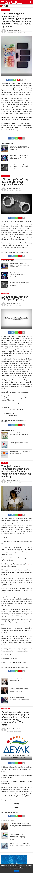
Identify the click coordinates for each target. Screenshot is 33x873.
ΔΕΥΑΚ (19, 812)
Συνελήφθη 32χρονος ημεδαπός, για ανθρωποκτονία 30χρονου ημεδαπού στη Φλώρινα (20, 166)
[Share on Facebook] (7, 79)
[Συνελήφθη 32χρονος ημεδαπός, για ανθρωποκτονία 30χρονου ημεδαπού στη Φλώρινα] (4, 167)
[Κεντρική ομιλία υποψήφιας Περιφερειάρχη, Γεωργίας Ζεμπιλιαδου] (4, 700)
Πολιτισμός (4, 421)
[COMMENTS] (25, 79)
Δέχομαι (16, 871)
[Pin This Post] (18, 79)
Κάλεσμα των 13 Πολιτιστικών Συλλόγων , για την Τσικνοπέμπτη (19, 433)
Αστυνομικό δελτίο (18, 135)
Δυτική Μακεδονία (14, 30)
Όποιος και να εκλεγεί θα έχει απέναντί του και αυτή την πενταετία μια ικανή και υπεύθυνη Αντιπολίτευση (20, 689)
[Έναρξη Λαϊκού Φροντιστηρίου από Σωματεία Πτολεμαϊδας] (4, 444)
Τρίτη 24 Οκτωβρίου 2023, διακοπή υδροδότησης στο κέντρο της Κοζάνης (20, 844)
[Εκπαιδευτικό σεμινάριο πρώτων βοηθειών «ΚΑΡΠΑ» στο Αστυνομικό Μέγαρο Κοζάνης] (4, 148)
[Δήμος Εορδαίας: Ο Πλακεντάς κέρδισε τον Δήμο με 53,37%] (4, 454)
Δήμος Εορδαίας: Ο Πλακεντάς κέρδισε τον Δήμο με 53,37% (20, 452)
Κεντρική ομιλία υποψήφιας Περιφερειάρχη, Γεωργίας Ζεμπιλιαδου (20, 698)
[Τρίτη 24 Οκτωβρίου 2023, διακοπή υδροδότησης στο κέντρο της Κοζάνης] (4, 846)
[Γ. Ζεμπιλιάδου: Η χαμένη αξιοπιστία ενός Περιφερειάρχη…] (4, 681)
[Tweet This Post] (11, 79)
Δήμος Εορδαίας (21, 420)
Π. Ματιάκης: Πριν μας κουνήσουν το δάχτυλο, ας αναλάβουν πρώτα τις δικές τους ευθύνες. (20, 825)
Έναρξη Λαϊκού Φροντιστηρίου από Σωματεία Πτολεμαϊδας (19, 443)
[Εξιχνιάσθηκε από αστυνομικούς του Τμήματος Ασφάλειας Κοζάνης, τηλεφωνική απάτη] (4, 158)
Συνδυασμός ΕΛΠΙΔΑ (22, 667)
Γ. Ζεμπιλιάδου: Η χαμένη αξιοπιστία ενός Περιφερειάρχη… (19, 679)
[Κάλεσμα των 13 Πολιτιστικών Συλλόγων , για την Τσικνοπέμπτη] (4, 435)
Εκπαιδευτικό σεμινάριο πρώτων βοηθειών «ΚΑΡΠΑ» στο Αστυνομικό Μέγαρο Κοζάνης (19, 147)
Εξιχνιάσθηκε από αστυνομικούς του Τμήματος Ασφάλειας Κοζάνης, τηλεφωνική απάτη (19, 157)
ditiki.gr (9, 135)
